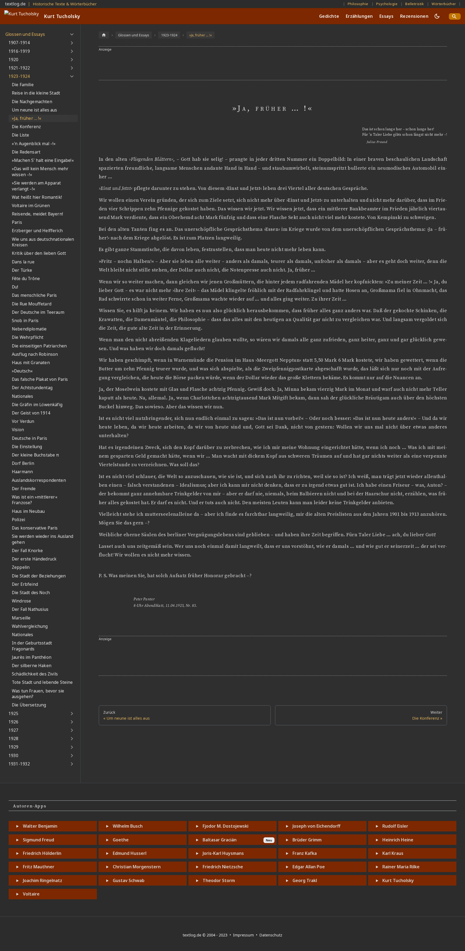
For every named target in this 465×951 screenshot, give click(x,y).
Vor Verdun (23, 421)
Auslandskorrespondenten (39, 480)
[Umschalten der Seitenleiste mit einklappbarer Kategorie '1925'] (71, 714)
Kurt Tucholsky (398, 880)
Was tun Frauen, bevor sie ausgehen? (38, 694)
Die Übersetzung (29, 705)
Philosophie (358, 3)
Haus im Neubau (28, 511)
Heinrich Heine (397, 840)
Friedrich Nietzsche (223, 867)
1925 (14, 713)
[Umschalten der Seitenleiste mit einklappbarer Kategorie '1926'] (71, 722)
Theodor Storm (219, 880)
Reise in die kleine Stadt (36, 93)
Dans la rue (23, 262)
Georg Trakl (305, 880)
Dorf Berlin (23, 463)
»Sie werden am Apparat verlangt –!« (36, 186)
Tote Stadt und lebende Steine (42, 682)
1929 (14, 747)
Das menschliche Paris (34, 295)
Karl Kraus (392, 853)
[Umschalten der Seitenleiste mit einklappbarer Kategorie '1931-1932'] (71, 764)
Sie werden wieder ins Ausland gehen (42, 539)
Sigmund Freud (38, 840)
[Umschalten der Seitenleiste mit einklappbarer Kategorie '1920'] (71, 60)
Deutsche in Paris (29, 438)
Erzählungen (359, 16)
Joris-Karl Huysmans (223, 853)
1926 (14, 722)
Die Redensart (26, 152)
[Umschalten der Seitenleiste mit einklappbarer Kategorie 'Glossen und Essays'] (71, 34)
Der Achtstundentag (32, 388)
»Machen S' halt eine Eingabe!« (43, 160)
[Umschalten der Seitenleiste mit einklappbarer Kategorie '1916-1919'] (71, 51)
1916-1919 (19, 51)
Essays (386, 16)
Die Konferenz (26, 127)
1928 (14, 738)
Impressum (244, 935)
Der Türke (22, 270)
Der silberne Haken (31, 665)
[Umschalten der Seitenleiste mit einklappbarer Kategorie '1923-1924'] (71, 76)
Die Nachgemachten (32, 101)
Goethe (121, 840)
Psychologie (386, 3)
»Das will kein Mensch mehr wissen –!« (40, 171)
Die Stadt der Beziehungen (39, 576)
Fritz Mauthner (38, 867)
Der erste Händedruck (34, 559)
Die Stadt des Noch (31, 592)
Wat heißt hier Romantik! (37, 197)
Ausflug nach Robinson (35, 354)
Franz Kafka (305, 853)
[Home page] (104, 35)
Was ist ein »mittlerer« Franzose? (34, 500)
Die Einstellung (27, 447)
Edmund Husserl (129, 853)
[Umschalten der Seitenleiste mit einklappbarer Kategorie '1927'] (71, 730)
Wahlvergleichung (30, 626)
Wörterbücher (444, 3)
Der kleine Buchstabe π (35, 455)
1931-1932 (19, 764)
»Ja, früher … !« (26, 118)
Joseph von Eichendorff (316, 826)
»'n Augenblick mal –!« (34, 144)
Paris (17, 222)
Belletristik (414, 3)
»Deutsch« (22, 371)
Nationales (22, 396)
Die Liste (20, 135)
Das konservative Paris (35, 528)
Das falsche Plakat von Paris (40, 379)
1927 (14, 730)
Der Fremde (24, 489)
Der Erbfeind (25, 584)
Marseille (21, 618)
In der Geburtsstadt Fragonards (32, 646)
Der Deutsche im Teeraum (38, 312)
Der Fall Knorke (27, 550)
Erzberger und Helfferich (37, 231)
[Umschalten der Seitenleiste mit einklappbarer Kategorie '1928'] (71, 739)
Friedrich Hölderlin (42, 853)
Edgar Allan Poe (309, 867)
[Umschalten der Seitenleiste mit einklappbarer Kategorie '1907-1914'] (71, 43)
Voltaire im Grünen (31, 205)
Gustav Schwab (129, 880)
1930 (14, 755)
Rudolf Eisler (395, 826)
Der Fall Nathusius (30, 609)
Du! (15, 287)
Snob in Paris (25, 320)
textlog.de (15, 4)
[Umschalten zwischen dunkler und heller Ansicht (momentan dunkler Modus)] (437, 16)
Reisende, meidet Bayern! (37, 214)
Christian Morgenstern (137, 867)
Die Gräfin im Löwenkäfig (37, 404)
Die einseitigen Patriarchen (39, 346)
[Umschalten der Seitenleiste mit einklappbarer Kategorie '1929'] (71, 747)
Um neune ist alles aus (34, 110)
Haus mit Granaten (31, 362)
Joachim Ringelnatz (42, 880)
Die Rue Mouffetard (31, 304)
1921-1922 (19, 68)
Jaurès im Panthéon (31, 657)
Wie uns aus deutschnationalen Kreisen (43, 242)
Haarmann (22, 472)
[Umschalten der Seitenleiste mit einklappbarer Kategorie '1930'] (71, 755)
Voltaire (31, 894)
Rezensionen (414, 16)
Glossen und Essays (25, 34)
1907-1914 (19, 43)
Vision (18, 430)
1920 (14, 59)
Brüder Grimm (307, 840)
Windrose (21, 601)
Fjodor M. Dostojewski (225, 826)
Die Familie (23, 85)
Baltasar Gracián (220, 840)
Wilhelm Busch (128, 826)
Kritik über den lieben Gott (39, 253)
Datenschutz (270, 935)
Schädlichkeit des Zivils (35, 674)
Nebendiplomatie (29, 329)
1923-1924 (19, 76)
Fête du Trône (26, 278)
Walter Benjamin (40, 826)
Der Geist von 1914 (31, 413)
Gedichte (329, 16)
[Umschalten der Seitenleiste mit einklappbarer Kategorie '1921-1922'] (71, 68)
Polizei (18, 519)
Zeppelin (21, 567)
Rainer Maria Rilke (401, 867)
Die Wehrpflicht (27, 337)
